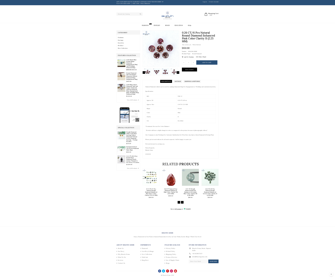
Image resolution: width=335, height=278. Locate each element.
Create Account (214, 2)
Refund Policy (170, 251)
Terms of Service (171, 257)
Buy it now (189, 70)
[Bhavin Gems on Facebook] (159, 271)
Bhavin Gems (167, 233)
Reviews (120, 260)
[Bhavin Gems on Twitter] (163, 271)
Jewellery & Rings (148, 251)
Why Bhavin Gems (124, 254)
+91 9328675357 (197, 253)
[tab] (128, 37)
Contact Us (121, 263)
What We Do (122, 257)
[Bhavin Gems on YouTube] (175, 271)
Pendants (121, 37)
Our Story (121, 251)
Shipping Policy (171, 254)
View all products (133, 100)
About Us (121, 248)
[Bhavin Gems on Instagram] (171, 271)
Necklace (120, 45)
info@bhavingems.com (199, 257)
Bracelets (121, 43)
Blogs (168, 263)
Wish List (145, 257)
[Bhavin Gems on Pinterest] (167, 271)
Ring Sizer (145, 260)
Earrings (120, 40)
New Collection (122, 48)
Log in (205, 2)
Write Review (197, 45)
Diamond (145, 248)
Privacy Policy (170, 248)
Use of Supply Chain (172, 260)
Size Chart (202, 57)
